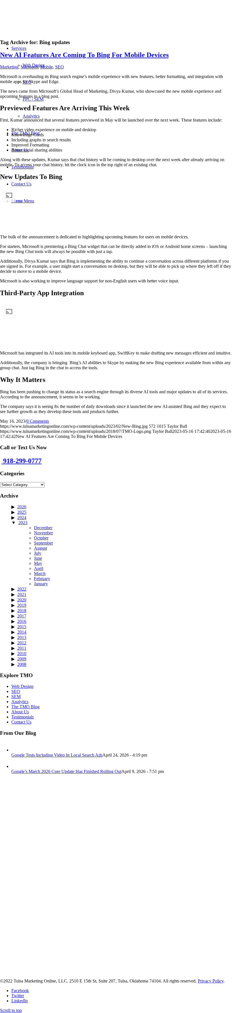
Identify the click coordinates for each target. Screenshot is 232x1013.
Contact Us (21, 722)
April (38, 568)
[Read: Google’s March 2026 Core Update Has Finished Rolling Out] (16, 766)
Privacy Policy (211, 981)
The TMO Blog (25, 706)
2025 (21, 512)
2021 (21, 594)
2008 (21, 664)
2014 (21, 632)
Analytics (19, 701)
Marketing (9, 66)
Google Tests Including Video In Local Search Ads (56, 755)
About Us (20, 711)
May (38, 563)
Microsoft (29, 66)
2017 (21, 616)
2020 (21, 599)
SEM (16, 696)
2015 (21, 626)
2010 (21, 653)
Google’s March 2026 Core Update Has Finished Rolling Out (66, 771)
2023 (22, 522)
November (43, 532)
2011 (21, 648)
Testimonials (22, 716)
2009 (21, 658)
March (40, 573)
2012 (21, 642)
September (43, 543)
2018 (21, 610)
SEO (59, 66)
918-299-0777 (21, 461)
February (42, 578)
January (41, 583)
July (37, 553)
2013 (21, 637)
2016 (21, 621)
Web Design (22, 686)
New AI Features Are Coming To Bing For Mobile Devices (84, 55)
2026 (21, 506)
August (40, 548)
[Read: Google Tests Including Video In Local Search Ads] (16, 750)
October (41, 537)
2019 (21, 605)
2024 (21, 517)
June (38, 558)
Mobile (46, 66)
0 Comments (37, 421)
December (43, 527)
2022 (21, 589)
